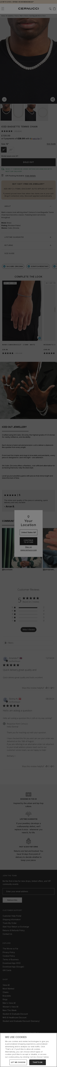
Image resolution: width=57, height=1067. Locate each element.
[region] (28, 1050)
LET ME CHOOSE (18, 1062)
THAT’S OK (37, 1062)
